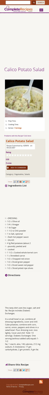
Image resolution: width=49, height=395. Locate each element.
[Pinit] (20, 181)
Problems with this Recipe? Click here (17, 136)
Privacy (21, 387)
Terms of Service (11, 387)
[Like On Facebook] (15, 181)
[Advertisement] (24, 40)
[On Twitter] (24, 181)
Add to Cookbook (18, 168)
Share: (10, 182)
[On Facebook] (17, 181)
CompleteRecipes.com (26, 385)
